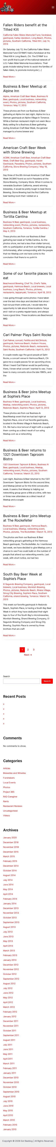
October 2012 (10, 974)
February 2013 (10, 955)
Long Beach (37, 38)
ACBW (6, 157)
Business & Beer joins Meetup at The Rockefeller (27, 518)
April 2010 (8, 1115)
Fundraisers (9, 778)
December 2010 (11, 1077)
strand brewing (20, 596)
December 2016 (11, 842)
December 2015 (11, 852)
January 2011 (9, 1073)
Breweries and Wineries (14, 773)
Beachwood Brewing (13, 283)
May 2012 (8, 997)
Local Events (9, 782)
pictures (7, 41)
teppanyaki (20, 292)
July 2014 (7, 880)
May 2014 (8, 889)
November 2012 (11, 969)
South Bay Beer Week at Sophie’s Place (22, 576)
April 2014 (8, 894)
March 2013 (9, 950)
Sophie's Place (27, 408)
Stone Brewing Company (25, 166)
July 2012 (7, 988)
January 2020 (10, 837)
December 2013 (11, 908)
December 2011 (10, 1021)
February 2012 (10, 1012)
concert (19, 340)
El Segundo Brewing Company (18, 584)
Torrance (7, 105)
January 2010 (9, 1129)
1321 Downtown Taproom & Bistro (19, 464)
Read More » (9, 76)
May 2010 (8, 1110)
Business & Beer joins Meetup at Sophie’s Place (27, 394)
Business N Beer (11, 222)
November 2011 (11, 1026)
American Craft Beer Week (23, 96)
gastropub (8, 38)
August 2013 (9, 927)
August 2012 (9, 983)
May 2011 (7, 1054)
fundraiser (46, 35)
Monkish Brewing (36, 587)
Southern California (21, 41)
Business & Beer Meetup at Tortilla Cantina (25, 214)
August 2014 (9, 875)
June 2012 (8, 993)
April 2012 (8, 1002)
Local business (27, 99)
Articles (6, 768)
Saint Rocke (9, 349)
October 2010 (10, 1087)
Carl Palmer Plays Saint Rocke (27, 335)
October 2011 (9, 1030)
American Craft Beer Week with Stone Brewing (24, 150)
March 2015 (9, 856)
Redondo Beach (28, 346)
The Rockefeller (27, 532)
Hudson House (38, 343)
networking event (11, 225)
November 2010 (11, 1082)
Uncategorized (10, 811)
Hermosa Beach (22, 286)
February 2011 (10, 1068)
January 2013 (9, 960)
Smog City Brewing (12, 593)
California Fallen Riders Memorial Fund (21, 35)
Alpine (6, 96)
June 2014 (8, 884)
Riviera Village (43, 590)
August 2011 (9, 1040)
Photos (47, 38)
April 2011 (8, 1059)
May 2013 (8, 941)
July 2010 (7, 1101)
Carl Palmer (8, 340)
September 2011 (11, 1035)
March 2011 (9, 1063)
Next (28, 654)
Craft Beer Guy (17, 160)
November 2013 (11, 913)
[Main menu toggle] (53, 7)
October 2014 (10, 870)
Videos (6, 815)
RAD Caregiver (10, 796)
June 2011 (8, 1049)
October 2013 (10, 917)
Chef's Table (40, 283)
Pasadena (19, 163)
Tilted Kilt (36, 41)
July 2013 (7, 932)
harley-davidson (22, 38)
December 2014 (11, 866)
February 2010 (10, 1124)
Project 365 (8, 792)
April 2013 (8, 946)
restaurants (44, 225)
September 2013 (11, 922)
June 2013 (8, 936)
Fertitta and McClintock (35, 340)
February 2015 (10, 861)
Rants (6, 801)
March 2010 (9, 1120)
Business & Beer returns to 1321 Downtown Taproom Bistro (24, 454)
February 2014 (10, 899)
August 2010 (9, 1096)
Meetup (6, 404)
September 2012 (11, 979)
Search (6, 676)
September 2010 (11, 1092)
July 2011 (7, 1044)
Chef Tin (28, 283)
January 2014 (9, 903)
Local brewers (38, 286)
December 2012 (11, 965)
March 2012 (9, 1007)
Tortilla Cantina (40, 228)
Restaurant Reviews (12, 806)
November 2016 (11, 847)
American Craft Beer (20, 157)
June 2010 (8, 1106)
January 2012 (9, 1016)
